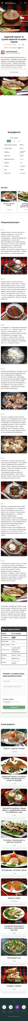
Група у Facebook (4, 1011)
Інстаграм (17, 1011)
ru (21, 2)
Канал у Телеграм (11, 1011)
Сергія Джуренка (10, 3)
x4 (19, 141)
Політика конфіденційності (14, 1016)
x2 (14, 141)
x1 (8, 141)
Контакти (24, 1011)
